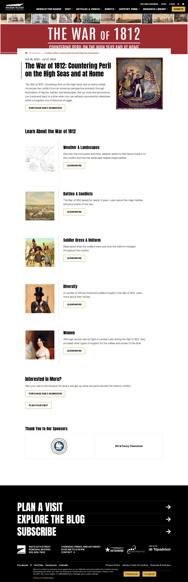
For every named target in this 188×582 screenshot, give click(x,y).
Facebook (22, 565)
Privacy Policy (113, 565)
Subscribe (36, 531)
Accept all (149, 574)
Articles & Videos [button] (88, 9)
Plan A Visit (40, 507)
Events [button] (109, 9)
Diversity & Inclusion (160, 565)
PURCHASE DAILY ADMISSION (45, 108)
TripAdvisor (160, 549)
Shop (163, 4)
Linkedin (63, 565)
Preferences (132, 574)
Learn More (74, 211)
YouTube (38, 565)
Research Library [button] (154, 9)
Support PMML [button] (128, 9)
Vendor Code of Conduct (135, 565)
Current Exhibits (35, 53)
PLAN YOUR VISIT (38, 405)
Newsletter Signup (48, 9)
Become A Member (149, 4)
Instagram (51, 565)
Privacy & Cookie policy (43, 578)
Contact (66, 552)
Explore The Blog (51, 519)
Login (172, 4)
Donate (178, 9)
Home (26, 53)
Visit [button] (68, 9)
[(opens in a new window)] (59, 446)
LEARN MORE (74, 165)
